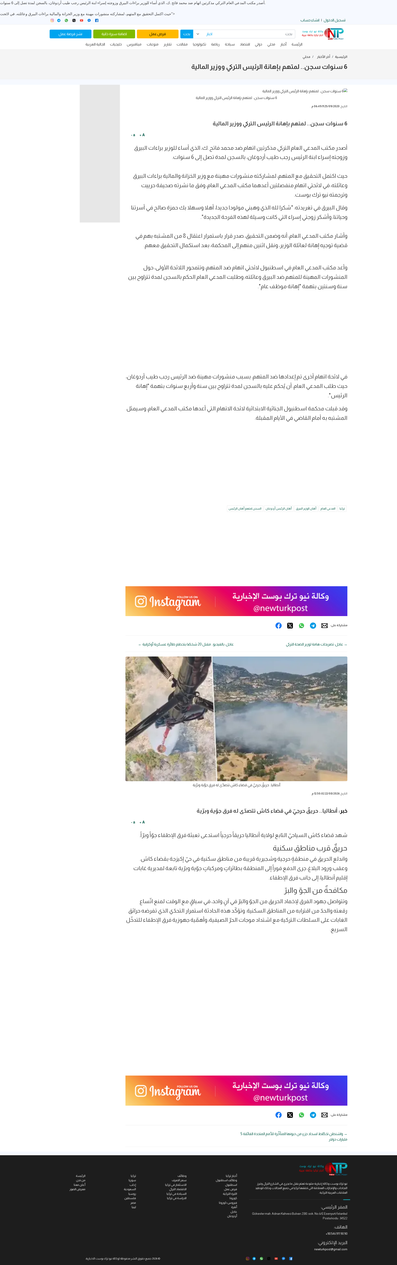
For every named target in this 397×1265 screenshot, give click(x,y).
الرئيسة (297, 44)
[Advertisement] (236, 327)
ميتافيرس (134, 44)
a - (133, 135)
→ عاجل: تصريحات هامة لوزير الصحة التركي (316, 644)
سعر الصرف (179, 1180)
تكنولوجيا (199, 44)
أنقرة (234, 1207)
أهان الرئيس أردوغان (279, 508)
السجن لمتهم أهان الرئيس (245, 508)
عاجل (233, 1211)
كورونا (233, 1198)
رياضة (215, 44)
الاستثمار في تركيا (176, 1184)
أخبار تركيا (231, 1176)
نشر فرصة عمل (70, 34)
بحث (186, 34)
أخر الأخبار (323, 57)
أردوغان (232, 1216)
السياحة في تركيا (177, 1193)
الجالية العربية (95, 44)
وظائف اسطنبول (226, 1180)
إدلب (133, 1184)
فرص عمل (157, 34)
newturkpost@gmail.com (330, 1249)
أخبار (283, 44)
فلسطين (130, 1198)
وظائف (182, 1176)
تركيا (342, 508)
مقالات (182, 44)
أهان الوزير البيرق (306, 508)
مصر (133, 1202)
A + (142, 135)
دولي (258, 44)
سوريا (132, 1180)
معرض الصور (77, 1189)
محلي (271, 44)
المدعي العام (327, 508)
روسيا (132, 1193)
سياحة (230, 44)
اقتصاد (245, 44)
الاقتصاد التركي (178, 1189)
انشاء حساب (310, 20)
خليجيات (116, 44)
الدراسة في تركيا (177, 1198)
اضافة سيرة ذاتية (114, 34)
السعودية (130, 1189)
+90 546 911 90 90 (336, 1233)
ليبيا (134, 1207)
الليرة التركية (230, 1193)
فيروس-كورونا (228, 1202)
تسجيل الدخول (335, 20)
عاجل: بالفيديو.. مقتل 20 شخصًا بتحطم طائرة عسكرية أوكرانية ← (186, 644)
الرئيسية (341, 57)
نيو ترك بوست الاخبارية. (98, 1258)
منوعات (153, 44)
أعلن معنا (79, 1184)
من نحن (80, 1180)
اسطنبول (231, 1184)
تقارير (168, 44)
